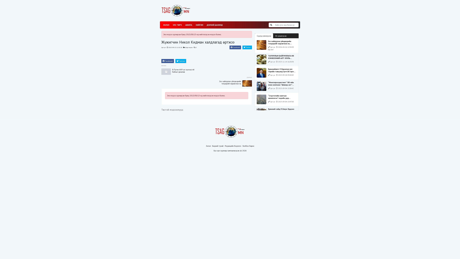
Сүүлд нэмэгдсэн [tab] (264, 36)
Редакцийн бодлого (233, 146)
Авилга (188, 25)
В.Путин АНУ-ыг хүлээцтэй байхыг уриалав (183, 70)
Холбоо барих (248, 146)
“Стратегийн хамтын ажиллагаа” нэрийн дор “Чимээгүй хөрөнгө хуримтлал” (281, 97)
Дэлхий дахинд (215, 25)
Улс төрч (177, 25)
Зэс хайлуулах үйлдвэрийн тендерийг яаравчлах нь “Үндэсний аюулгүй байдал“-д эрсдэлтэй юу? (230, 84)
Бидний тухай (217, 146)
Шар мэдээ (189, 47)
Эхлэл (166, 25)
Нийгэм (199, 25)
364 (271, 50)
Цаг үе (163, 47)
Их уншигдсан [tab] (281, 36)
